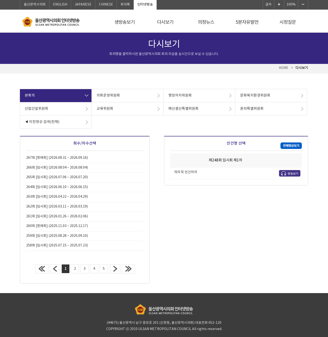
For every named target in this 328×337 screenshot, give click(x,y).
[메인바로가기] (51, 22)
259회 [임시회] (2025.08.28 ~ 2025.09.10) (57, 236)
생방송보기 (124, 22)
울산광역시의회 (35, 4)
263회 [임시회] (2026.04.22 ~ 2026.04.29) (57, 197)
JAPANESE (83, 4)
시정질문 (287, 22)
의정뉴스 (206, 22)
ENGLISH (60, 4)
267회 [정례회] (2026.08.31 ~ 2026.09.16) (57, 158)
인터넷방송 (145, 4)
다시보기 (165, 22)
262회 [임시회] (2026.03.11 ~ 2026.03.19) (57, 206)
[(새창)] (291, 146)
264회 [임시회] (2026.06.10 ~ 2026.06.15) (57, 187)
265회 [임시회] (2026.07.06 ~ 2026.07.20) (57, 177)
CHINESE (106, 4)
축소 (303, 5)
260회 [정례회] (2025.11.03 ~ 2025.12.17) (57, 226)
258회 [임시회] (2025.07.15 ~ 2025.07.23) (57, 245)
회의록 (125, 4)
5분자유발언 (247, 22)
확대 (279, 5)
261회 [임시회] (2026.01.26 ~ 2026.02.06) (57, 216)
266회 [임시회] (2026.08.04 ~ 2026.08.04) (57, 168)
